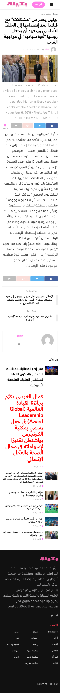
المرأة (55, 657)
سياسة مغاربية (31, 663)
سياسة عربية (32, 657)
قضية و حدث (13, 644)
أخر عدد (38, 4)
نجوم (16, 657)
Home (55, 14)
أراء (56, 638)
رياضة (35, 644)
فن (17, 638)
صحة (16, 631)
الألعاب (55, 650)
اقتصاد (55, 644)
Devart (42, 684)
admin (47, 49)
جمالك (35, 631)
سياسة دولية (46, 14)
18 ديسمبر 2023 (29, 49)
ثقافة (55, 663)
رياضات (34, 638)
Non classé (53, 631)
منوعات (15, 650)
